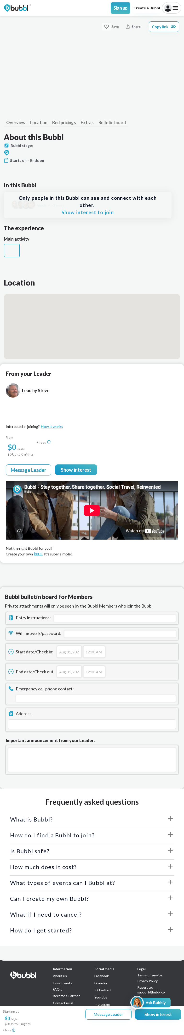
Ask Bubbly (156, 1002)
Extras (87, 122)
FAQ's (57, 989)
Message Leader (28, 470)
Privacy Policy (147, 981)
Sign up (120, 8)
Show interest (76, 470)
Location (38, 122)
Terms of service (149, 975)
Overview (15, 122)
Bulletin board (112, 122)
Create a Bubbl (146, 8)
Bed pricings (64, 122)
